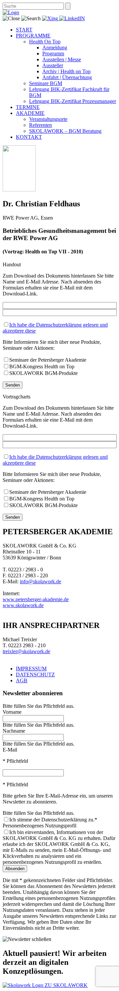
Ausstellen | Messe (61, 59)
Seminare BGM (45, 83)
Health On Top (44, 41)
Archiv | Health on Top (66, 71)
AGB (21, 680)
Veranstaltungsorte (48, 119)
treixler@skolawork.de (26, 651)
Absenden (14, 868)
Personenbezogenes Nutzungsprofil (39, 825)
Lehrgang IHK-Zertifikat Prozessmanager (72, 101)
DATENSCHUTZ (35, 674)
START (24, 29)
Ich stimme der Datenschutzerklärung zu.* (53, 819)
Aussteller (52, 65)
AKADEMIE (30, 113)
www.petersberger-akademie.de (36, 599)
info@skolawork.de (40, 581)
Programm (53, 53)
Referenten (40, 125)
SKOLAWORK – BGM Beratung (65, 131)
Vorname (12, 712)
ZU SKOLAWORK (66, 985)
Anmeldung (54, 47)
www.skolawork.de (23, 605)
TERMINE (28, 107)
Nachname (14, 731)
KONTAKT (29, 137)
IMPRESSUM (31, 668)
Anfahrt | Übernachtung (67, 77)
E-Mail (10, 750)
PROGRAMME (33, 35)
